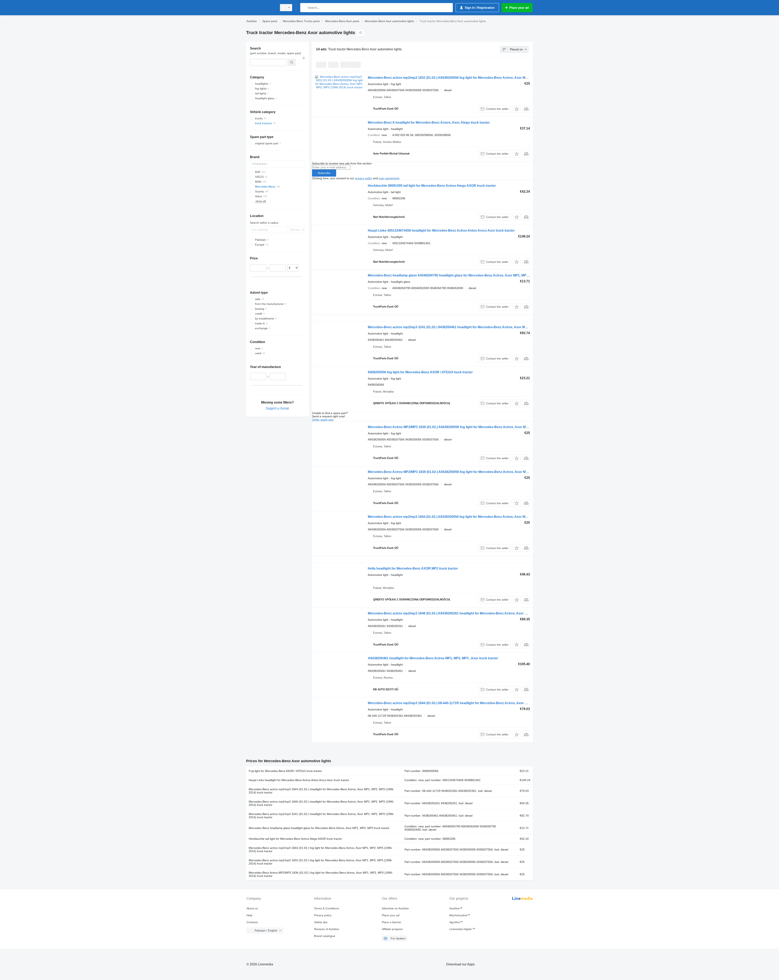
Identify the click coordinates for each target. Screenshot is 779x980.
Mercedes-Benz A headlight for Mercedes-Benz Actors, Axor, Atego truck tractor (429, 122)
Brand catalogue (324, 936)
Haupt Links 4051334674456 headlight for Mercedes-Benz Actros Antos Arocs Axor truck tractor (441, 230)
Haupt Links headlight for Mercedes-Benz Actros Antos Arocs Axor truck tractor (299, 780)
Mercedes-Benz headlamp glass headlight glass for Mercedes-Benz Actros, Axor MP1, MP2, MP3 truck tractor (319, 828)
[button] (516, 109)
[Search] (304, 7)
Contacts (252, 922)
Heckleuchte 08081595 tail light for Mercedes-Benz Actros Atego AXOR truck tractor (432, 185)
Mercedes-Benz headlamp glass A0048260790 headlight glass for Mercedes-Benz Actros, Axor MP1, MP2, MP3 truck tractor (462, 275)
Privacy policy (322, 915)
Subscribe (324, 173)
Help (249, 915)
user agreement (389, 178)
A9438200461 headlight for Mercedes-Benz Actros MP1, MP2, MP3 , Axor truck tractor (433, 658)
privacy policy (363, 178)
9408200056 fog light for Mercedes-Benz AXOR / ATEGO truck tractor (420, 372)
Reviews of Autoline (326, 929)
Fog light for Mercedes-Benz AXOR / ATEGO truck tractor (285, 771)
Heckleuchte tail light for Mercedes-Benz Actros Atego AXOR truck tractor (295, 838)
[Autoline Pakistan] (260, 7)
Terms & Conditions (326, 908)
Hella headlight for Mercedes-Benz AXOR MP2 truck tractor (413, 568)
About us (252, 908)
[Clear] (303, 58)
